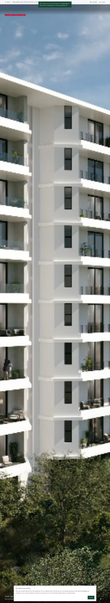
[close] (70, 3)
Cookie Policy (71, 593)
